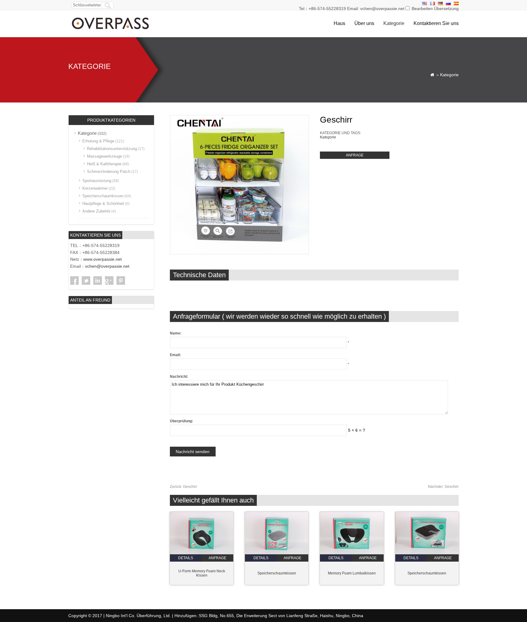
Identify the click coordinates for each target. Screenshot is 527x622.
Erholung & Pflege (98, 141)
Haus (339, 23)
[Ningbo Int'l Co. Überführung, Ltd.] (110, 30)
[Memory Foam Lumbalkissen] (351, 553)
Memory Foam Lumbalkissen (352, 573)
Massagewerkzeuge (104, 156)
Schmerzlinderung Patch (108, 171)
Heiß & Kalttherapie (104, 164)
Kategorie (393, 23)
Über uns (364, 23)
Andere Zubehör (96, 211)
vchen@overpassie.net (107, 266)
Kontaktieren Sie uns (436, 23)
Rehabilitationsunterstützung (112, 148)
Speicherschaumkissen (276, 573)
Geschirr (183, 486)
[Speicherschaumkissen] (276, 553)
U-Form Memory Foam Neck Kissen (201, 573)
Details (185, 558)
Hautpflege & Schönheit (103, 203)
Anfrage (355, 155)
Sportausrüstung (96, 180)
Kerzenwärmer (95, 188)
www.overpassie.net (102, 259)
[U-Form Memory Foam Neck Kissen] (201, 553)
